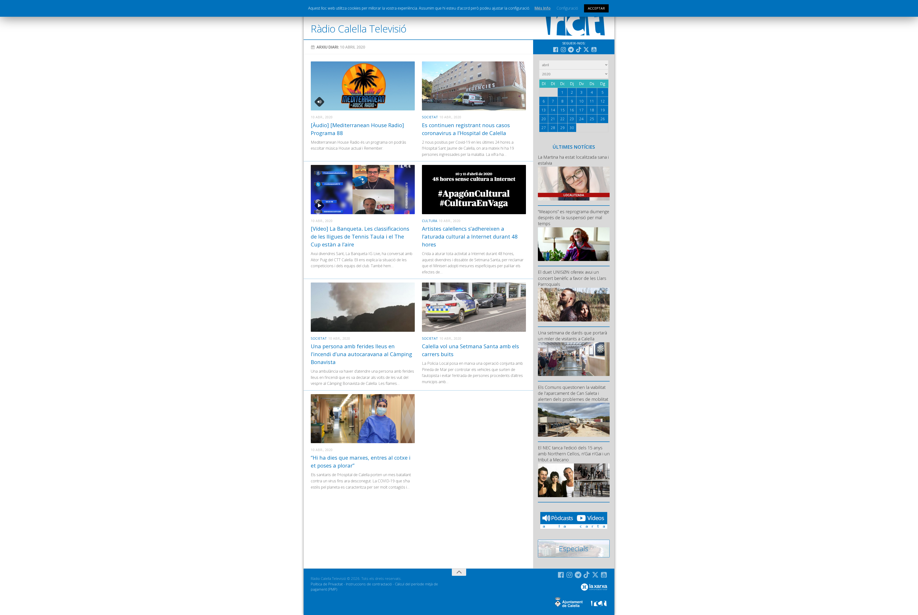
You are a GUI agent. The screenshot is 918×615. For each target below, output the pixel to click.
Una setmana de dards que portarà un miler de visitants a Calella (572, 336)
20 (543, 118)
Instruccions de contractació (369, 584)
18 (592, 110)
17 (581, 110)
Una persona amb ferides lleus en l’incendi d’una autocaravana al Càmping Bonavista (361, 354)
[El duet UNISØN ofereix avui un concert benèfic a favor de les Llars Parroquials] (574, 304)
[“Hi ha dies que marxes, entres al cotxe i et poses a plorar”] (363, 418)
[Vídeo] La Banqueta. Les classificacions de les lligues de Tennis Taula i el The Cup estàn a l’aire (360, 236)
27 (543, 127)
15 (562, 110)
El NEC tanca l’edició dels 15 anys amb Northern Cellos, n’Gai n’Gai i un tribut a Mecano (574, 454)
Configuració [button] (567, 8)
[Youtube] (594, 49)
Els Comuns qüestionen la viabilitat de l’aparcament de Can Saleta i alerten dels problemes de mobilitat (573, 393)
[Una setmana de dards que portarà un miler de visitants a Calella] (574, 359)
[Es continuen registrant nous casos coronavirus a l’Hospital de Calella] (474, 85)
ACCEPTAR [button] (596, 8)
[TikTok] (578, 49)
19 (603, 110)
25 (592, 118)
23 (572, 118)
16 (572, 110)
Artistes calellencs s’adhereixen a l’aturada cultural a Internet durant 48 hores (470, 236)
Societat (430, 117)
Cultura (429, 220)
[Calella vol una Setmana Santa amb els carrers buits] (474, 307)
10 (581, 101)
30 (572, 127)
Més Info (543, 8)
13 (543, 110)
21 (553, 118)
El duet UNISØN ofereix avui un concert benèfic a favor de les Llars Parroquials (572, 278)
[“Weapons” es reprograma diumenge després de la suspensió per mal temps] (574, 244)
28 (553, 127)
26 (603, 118)
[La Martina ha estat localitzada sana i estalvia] (574, 183)
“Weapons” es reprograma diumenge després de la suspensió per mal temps (573, 217)
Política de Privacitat (327, 584)
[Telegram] (571, 49)
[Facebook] (555, 49)
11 (592, 101)
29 (562, 127)
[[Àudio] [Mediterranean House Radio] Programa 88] (363, 85)
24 (581, 118)
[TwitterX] (586, 49)
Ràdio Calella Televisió (358, 28)
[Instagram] (563, 49)
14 (553, 110)
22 (562, 118)
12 (603, 101)
